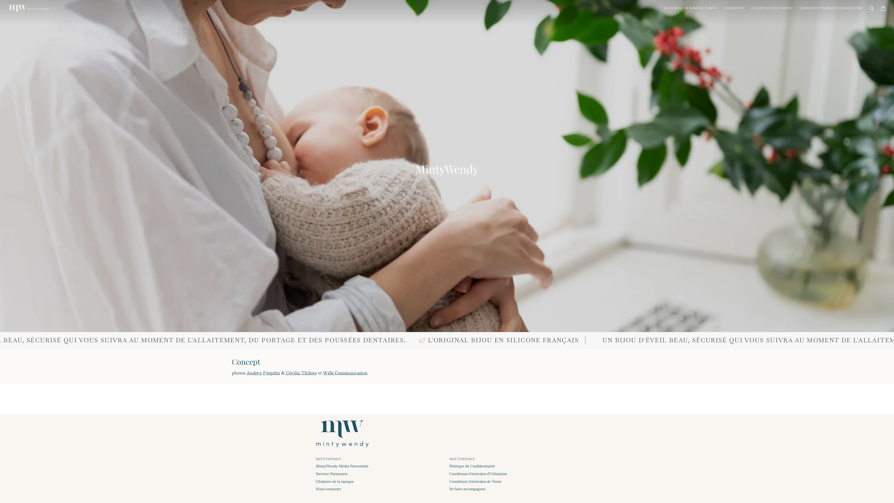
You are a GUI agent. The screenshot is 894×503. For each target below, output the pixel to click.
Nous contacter (328, 489)
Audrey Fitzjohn (263, 372)
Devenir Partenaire (332, 473)
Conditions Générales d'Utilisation (478, 473)
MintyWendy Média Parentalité (342, 466)
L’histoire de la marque (335, 481)
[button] (690, 8)
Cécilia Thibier (301, 372)
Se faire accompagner (467, 489)
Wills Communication (345, 372)
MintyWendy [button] (329, 459)
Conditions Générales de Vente (475, 481)
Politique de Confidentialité (472, 466)
